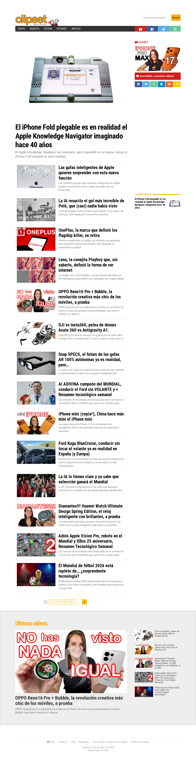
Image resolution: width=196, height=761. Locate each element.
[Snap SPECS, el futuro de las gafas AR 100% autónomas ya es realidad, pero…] (36, 363)
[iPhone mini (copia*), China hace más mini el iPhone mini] (36, 422)
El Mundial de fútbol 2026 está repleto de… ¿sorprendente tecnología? (167, 691)
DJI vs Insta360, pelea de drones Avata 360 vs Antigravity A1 (167, 633)
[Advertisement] (71, 7)
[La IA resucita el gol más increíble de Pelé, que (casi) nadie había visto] (36, 209)
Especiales (84, 742)
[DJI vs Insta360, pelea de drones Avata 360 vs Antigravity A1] (36, 333)
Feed (52, 742)
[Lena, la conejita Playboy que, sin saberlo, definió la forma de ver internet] (36, 270)
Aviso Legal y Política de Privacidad (110, 742)
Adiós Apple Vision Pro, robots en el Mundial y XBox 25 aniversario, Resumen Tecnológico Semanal (166, 677)
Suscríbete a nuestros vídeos (156, 76)
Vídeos (21, 28)
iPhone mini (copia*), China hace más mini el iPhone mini (166, 647)
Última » (93, 602)
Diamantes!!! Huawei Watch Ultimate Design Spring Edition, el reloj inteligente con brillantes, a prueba (168, 663)
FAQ (73, 742)
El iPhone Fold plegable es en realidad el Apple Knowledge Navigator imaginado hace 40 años (150, 203)
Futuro (48, 28)
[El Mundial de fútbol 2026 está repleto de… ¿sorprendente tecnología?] (36, 574)
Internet (62, 28)
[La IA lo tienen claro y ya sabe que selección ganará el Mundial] (36, 485)
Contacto (62, 742)
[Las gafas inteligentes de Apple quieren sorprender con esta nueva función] (36, 176)
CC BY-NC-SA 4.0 (98, 747)
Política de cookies (140, 742)
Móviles (76, 28)
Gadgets (34, 28)
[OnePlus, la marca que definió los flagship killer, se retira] (36, 239)
